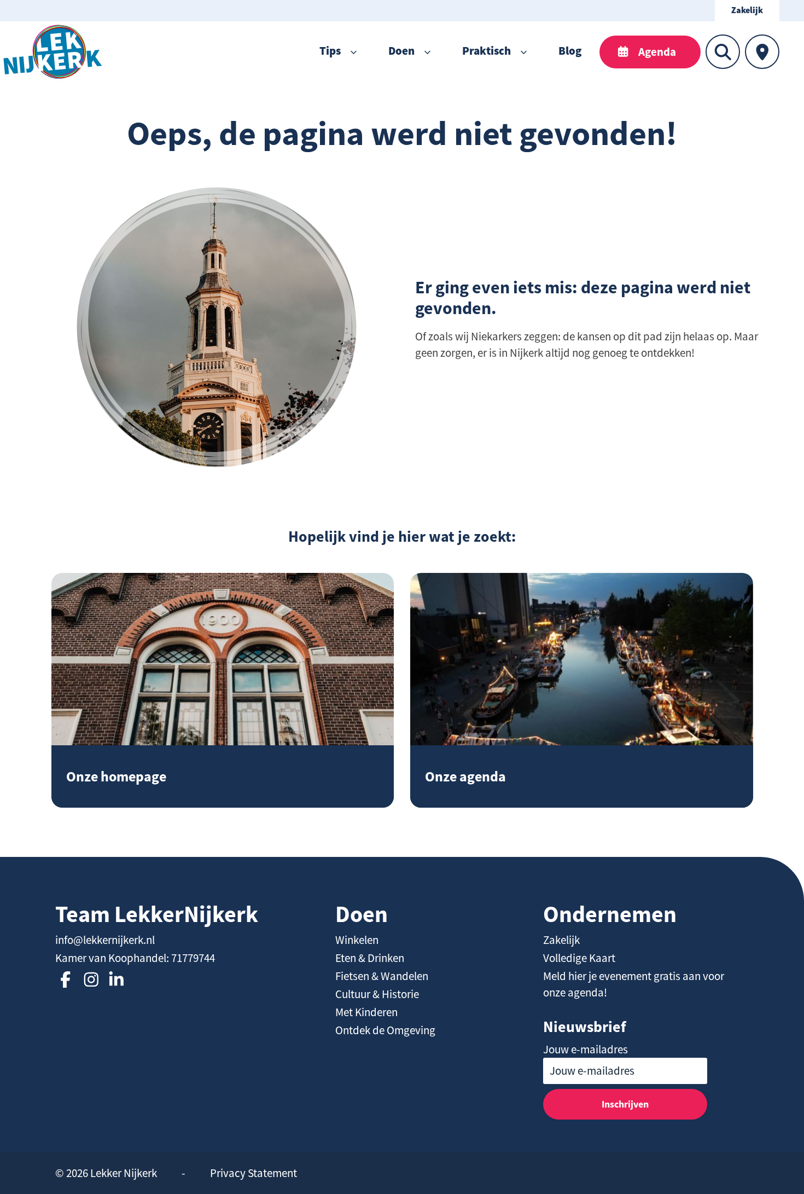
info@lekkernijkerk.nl (105, 940)
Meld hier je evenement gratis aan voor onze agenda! (633, 984)
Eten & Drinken (369, 958)
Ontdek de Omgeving (385, 1030)
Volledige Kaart (579, 958)
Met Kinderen (366, 1012)
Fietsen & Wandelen (381, 976)
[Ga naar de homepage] (53, 51)
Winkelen (356, 940)
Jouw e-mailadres (585, 1049)
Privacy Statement (253, 1173)
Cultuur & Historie (377, 994)
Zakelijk (747, 10)
